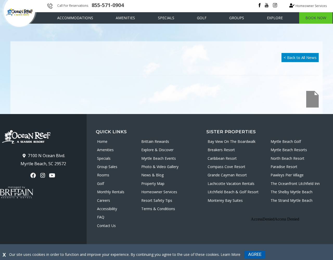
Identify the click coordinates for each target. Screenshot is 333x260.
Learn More (230, 254)
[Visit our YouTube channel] (53, 175)
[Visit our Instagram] (43, 175)
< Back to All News (300, 57)
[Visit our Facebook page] (34, 175)
